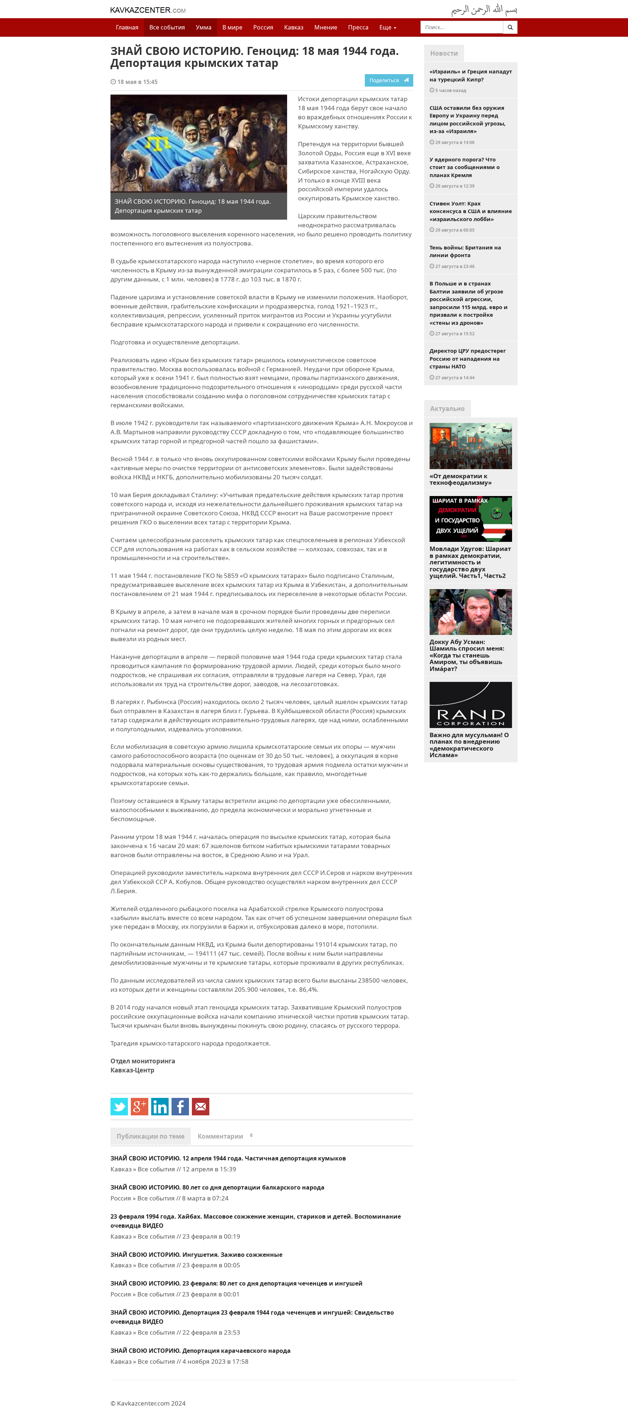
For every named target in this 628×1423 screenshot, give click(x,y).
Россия (263, 27)
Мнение (325, 27)
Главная (127, 27)
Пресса (358, 27)
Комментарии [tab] (225, 1136)
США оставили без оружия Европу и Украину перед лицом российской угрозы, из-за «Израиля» (468, 124)
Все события (167, 27)
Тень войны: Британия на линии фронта (465, 256)
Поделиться (386, 80)
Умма (204, 27)
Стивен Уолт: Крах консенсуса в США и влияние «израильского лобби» (471, 216)
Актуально (447, 408)
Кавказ (293, 27)
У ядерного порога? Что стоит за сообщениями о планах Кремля (465, 172)
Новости (444, 53)
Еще (386, 27)
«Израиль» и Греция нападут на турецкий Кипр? (471, 80)
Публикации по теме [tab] (151, 1136)
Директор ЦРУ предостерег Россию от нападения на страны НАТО (468, 363)
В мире (232, 27)
